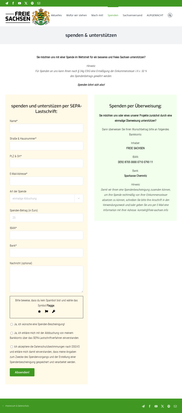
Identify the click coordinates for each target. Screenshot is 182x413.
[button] (170, 15)
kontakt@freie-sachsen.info (152, 210)
